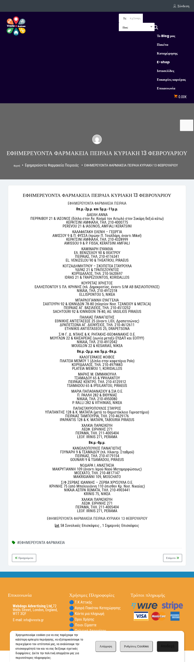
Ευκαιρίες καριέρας (171, 79)
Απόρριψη (105, 646)
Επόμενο (171, 558)
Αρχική (17, 165)
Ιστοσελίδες (165, 70)
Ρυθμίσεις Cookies (136, 646)
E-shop (163, 62)
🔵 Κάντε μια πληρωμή (86, 613)
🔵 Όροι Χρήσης (81, 619)
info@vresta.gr (33, 620)
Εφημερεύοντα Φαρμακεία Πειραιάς (52, 165)
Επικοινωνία (166, 88)
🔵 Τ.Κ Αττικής (80, 602)
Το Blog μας (166, 35)
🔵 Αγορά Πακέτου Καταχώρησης (95, 608)
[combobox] (136, 27)
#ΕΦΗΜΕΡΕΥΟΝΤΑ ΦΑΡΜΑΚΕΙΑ (41, 542)
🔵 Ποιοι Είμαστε (82, 625)
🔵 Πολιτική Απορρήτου (87, 630)
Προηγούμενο (25, 558)
